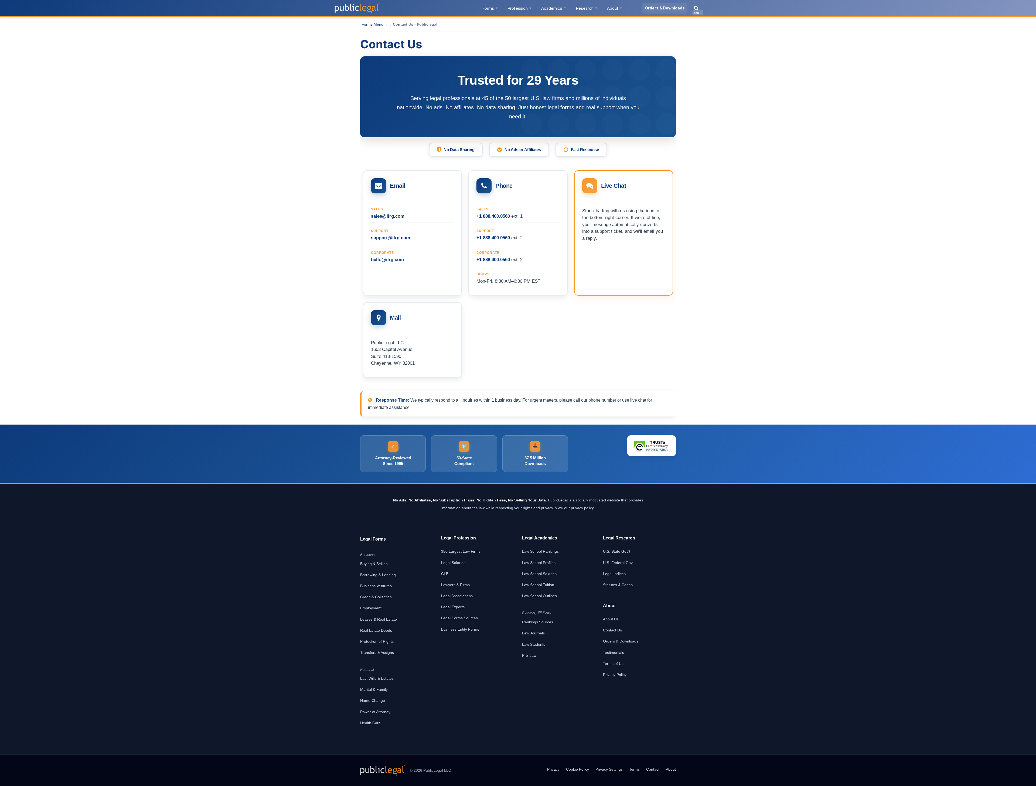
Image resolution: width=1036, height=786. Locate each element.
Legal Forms (373, 539)
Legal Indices (614, 574)
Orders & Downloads (665, 8)
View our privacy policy (574, 508)
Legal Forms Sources (459, 618)
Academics (551, 8)
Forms (488, 8)
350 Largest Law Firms (460, 551)
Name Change (372, 700)
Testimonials (613, 652)
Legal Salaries (453, 563)
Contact (652, 769)
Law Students (533, 644)
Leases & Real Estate (378, 619)
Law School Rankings (540, 551)
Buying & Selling (374, 564)
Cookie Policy (577, 769)
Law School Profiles (539, 563)
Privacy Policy (614, 674)
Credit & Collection (376, 597)
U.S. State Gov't (616, 551)
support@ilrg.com (390, 237)
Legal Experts (453, 607)
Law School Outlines (539, 596)
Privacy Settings (609, 769)
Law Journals (533, 633)
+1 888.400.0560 (493, 216)
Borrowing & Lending (378, 575)
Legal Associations (457, 596)
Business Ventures (376, 586)
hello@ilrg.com (387, 259)
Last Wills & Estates (377, 678)
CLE (444, 574)
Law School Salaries (539, 574)
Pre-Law (529, 655)
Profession (517, 8)
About (612, 8)
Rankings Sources (537, 622)
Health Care (370, 723)
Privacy (553, 769)
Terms (634, 769)
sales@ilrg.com (387, 216)
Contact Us (612, 630)
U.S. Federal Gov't (619, 563)
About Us (611, 619)
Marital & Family (374, 689)
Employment (370, 608)
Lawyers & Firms (455, 585)
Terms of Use (614, 663)
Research (585, 8)
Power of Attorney (375, 712)
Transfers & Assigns (377, 652)
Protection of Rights (377, 641)
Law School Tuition (538, 585)
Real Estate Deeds (376, 630)
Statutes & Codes (618, 585)
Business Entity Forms (460, 629)
